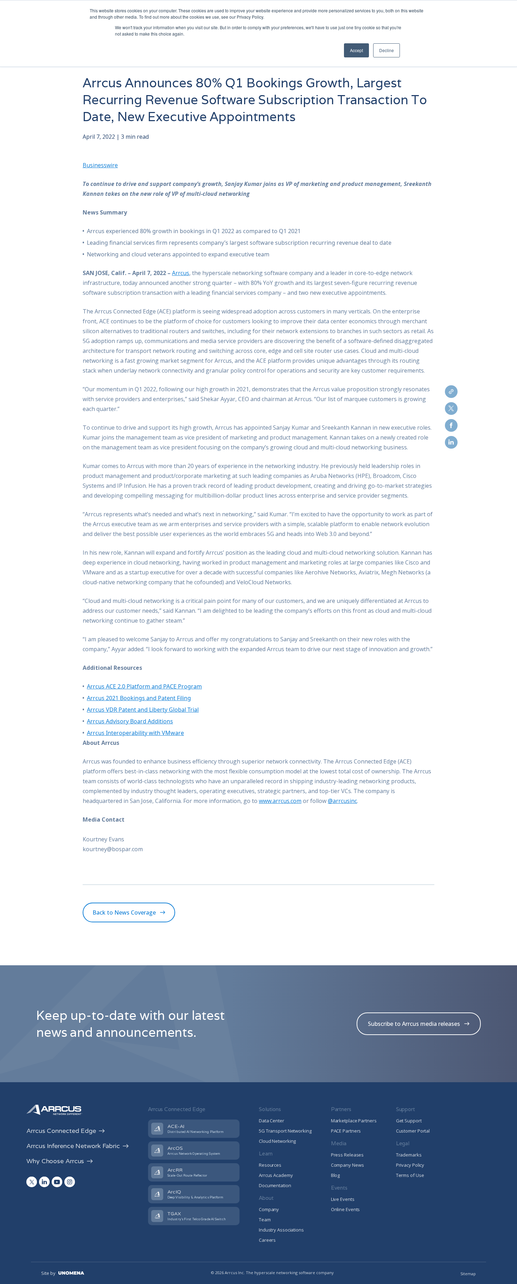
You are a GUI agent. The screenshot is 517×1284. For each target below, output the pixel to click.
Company (269, 1209)
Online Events (345, 1209)
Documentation (275, 1185)
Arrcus (180, 273)
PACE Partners (346, 1131)
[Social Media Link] (31, 1182)
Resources (270, 1165)
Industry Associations (281, 1230)
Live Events (343, 1199)
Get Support (409, 1120)
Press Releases (347, 1155)
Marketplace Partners (354, 1120)
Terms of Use (410, 1175)
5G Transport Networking (285, 1131)
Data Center (271, 1120)
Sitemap (468, 1273)
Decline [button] (386, 50)
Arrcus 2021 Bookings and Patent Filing (139, 698)
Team (265, 1219)
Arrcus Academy (276, 1175)
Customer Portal (413, 1131)
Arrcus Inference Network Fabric (73, 1146)
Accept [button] (356, 50)
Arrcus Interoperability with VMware (135, 733)
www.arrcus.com (280, 801)
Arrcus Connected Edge (61, 1131)
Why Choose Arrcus (55, 1161)
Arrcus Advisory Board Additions (130, 721)
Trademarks (409, 1155)
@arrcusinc (342, 801)
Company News (347, 1165)
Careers (267, 1240)
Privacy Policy (410, 1165)
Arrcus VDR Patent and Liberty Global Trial (143, 709)
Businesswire (100, 165)
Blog (335, 1175)
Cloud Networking (277, 1141)
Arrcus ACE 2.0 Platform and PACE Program (144, 686)
